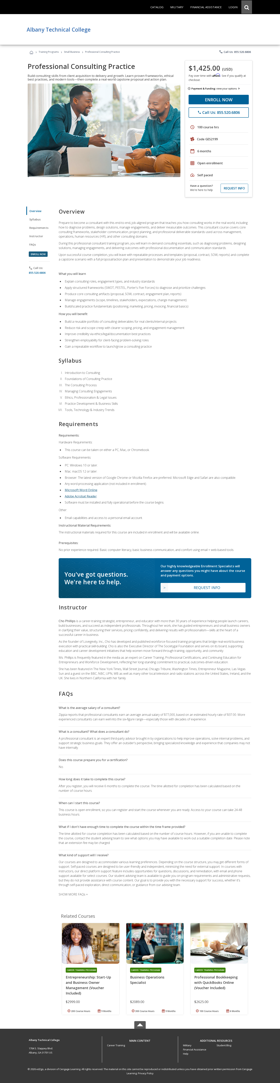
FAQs (32, 244)
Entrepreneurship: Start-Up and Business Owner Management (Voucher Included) (88, 985)
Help (185, 1053)
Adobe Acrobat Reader (81, 496)
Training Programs (49, 51)
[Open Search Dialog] (246, 7)
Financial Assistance (194, 1049)
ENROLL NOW (219, 99)
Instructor (36, 236)
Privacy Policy (146, 1073)
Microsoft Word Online (81, 490)
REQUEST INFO (234, 188)
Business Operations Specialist (147, 980)
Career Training (116, 1045)
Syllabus (35, 219)
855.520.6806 (37, 273)
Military (187, 1045)
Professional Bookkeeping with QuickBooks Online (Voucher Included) (216, 982)
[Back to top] (140, 1039)
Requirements (38, 228)
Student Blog (224, 1045)
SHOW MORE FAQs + (73, 894)
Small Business (72, 51)
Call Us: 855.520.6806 (235, 52)
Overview (35, 211)
